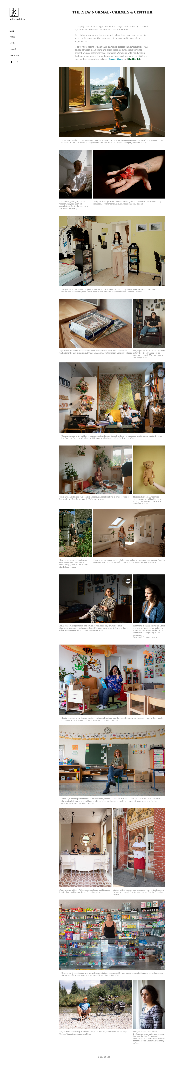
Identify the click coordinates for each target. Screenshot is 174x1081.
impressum (14, 55)
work (12, 37)
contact (13, 49)
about (12, 43)
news (12, 31)
